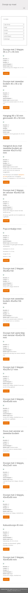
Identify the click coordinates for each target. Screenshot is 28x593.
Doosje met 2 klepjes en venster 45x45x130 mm (13, 192)
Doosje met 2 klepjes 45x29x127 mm (13, 368)
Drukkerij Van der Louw (6, 589)
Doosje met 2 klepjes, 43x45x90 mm (13, 400)
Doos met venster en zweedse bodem (13, 432)
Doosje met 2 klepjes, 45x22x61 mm (13, 464)
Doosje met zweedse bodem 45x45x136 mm (13, 301)
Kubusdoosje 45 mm (13, 525)
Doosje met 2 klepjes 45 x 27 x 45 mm (13, 50)
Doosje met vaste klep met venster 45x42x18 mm (14, 335)
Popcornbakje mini (12, 228)
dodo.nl (19, 590)
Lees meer (6, 73)
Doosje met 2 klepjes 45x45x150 (13, 269)
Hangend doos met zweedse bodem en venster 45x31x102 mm (12, 149)
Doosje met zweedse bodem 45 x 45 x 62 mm (13, 83)
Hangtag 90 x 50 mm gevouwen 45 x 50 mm (14, 116)
